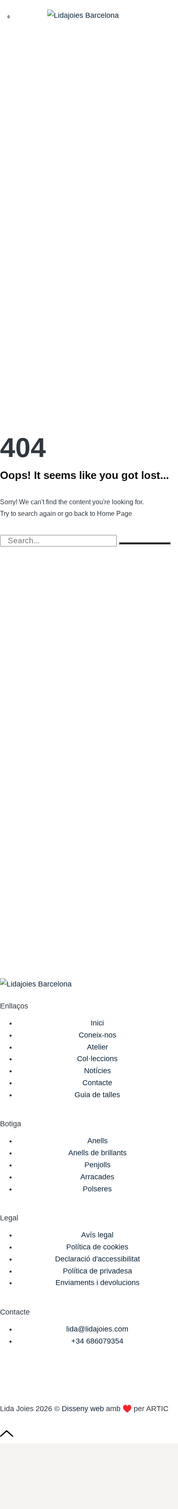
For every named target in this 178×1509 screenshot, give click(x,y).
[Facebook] (33, 1376)
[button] (164, 15)
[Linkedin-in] (56, 1376)
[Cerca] (145, 543)
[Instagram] (10, 1376)
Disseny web (83, 1409)
